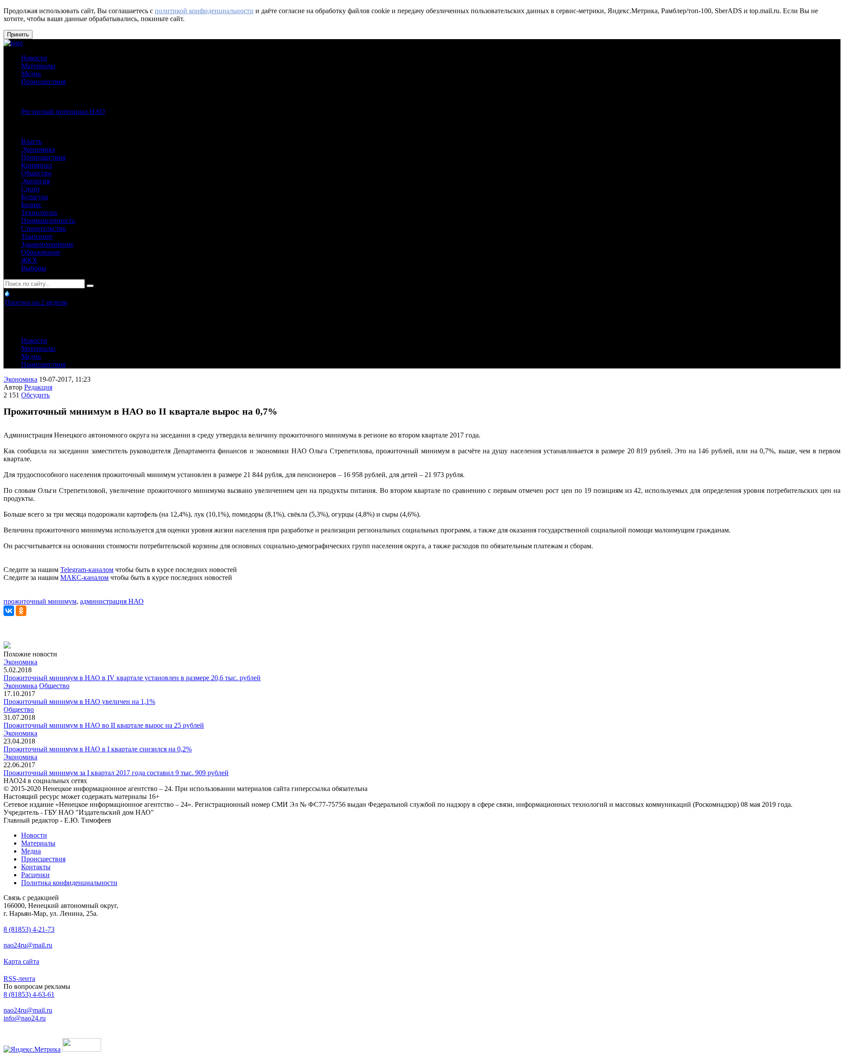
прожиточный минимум (40, 601)
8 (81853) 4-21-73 (29, 929)
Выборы (33, 268)
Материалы (38, 65)
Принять (18, 34)
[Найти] (90, 285)
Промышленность (48, 220)
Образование (40, 252)
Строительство (43, 228)
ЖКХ (29, 260)
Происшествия (43, 81)
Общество (36, 173)
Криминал (36, 165)
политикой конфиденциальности (204, 11)
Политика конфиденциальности (69, 882)
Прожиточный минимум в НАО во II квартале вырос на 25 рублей (104, 725)
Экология (35, 181)
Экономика (38, 149)
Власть (31, 141)
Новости (34, 58)
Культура (34, 196)
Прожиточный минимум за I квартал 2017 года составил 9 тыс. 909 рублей (116, 772)
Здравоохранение (47, 244)
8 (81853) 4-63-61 (29, 994)
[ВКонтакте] (9, 610)
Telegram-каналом (86, 569)
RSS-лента (19, 978)
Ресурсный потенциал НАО (63, 111)
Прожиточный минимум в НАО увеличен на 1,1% (79, 701)
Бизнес (31, 204)
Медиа (31, 73)
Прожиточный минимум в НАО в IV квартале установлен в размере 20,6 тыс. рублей (132, 678)
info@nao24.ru (25, 1018)
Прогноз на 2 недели (36, 302)
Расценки (35, 874)
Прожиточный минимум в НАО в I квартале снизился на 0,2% (98, 749)
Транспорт (37, 236)
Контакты (36, 867)
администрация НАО (112, 601)
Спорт (30, 189)
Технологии (39, 212)
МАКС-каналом (84, 577)
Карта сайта (21, 961)
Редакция (38, 387)
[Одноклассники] (21, 610)
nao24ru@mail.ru (28, 945)
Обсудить (35, 395)
